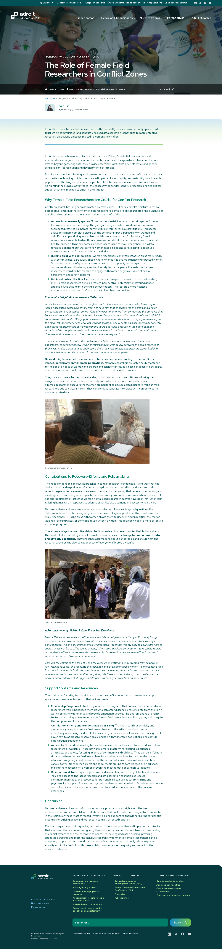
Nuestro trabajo (150, 18)
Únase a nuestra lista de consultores (126, 2)
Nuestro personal (40, 903)
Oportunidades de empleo (170, 881)
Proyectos (120, 894)
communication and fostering (68, 267)
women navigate (103, 174)
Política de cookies (130, 934)
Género (123, 89)
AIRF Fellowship (201, 18)
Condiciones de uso (81, 934)
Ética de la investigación (105, 89)
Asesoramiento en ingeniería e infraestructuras (88, 899)
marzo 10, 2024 (56, 89)
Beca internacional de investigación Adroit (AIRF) (128, 882)
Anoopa (53, 939)
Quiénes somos (84, 18)
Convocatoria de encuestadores (173, 895)
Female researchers (101, 535)
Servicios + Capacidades (117, 18)
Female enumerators (63, 225)
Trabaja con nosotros (94, 2)
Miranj (45, 939)
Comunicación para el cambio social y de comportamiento (87, 909)
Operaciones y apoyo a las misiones (86, 892)
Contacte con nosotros (69, 2)
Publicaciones (122, 897)
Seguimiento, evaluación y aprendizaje (96, 98)
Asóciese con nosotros (168, 884)
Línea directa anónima (176, 2)
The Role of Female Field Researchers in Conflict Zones (96, 69)
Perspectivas (175, 18)
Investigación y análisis (80, 89)
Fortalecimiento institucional (87, 904)
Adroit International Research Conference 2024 (130, 888)
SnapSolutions (154, 2)
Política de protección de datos (105, 934)
